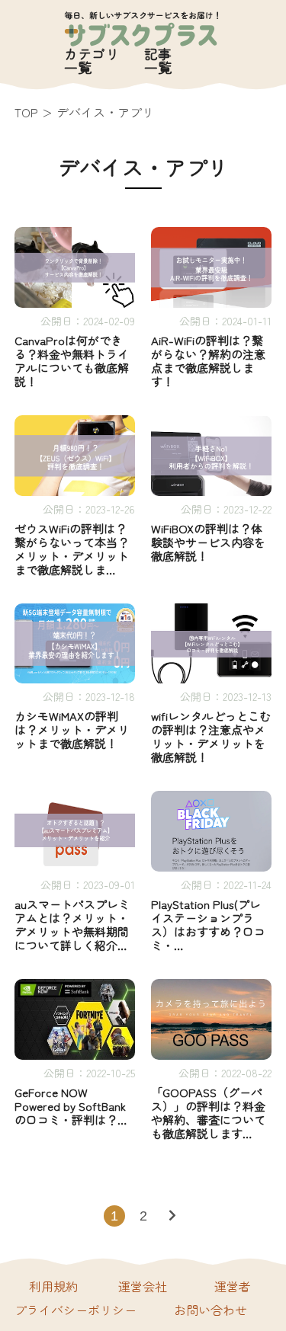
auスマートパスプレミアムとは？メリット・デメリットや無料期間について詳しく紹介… (72, 924)
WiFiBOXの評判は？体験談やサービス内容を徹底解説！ (208, 542)
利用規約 (53, 1286)
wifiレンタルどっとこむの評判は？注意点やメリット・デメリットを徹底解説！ (211, 736)
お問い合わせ (210, 1310)
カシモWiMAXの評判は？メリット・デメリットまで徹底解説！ (71, 729)
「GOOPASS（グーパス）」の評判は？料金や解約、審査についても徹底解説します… (208, 1113)
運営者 (232, 1286)
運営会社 (142, 1286)
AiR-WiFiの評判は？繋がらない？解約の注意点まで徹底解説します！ (208, 361)
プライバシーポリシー (75, 1310)
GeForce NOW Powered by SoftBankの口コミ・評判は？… (70, 1106)
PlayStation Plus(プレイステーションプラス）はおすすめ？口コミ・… (208, 924)
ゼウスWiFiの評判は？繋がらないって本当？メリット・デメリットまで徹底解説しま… (71, 549)
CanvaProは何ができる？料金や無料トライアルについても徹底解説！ (71, 361)
